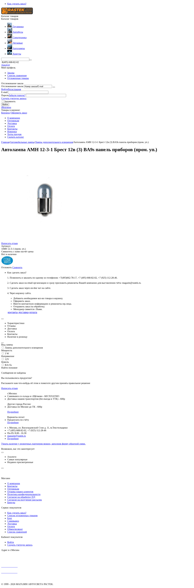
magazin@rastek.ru (16, 436)
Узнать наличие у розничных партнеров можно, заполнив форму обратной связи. (43, 443)
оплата (33, 312)
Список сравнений (17, 532)
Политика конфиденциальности (23, 494)
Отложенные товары (18, 78)
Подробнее (13, 412)
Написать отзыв (9, 243)
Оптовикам (13, 489)
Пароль (5, 95)
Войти (4, 89)
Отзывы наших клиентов (20, 491)
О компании (13, 483)
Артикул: (6, 246)
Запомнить (9, 101)
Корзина (5, 112)
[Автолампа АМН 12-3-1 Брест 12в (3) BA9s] (44, 241)
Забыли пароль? (17, 95)
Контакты (12, 486)
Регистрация (14, 89)
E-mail (4, 92)
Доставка (12, 523)
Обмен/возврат (15, 529)
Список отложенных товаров (22, 515)
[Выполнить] (54, 87)
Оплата (11, 526)
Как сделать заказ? (16, 3)
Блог (9, 518)
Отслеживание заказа (12, 86)
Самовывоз (13, 521)
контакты (13, 312)
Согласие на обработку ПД (21, 497)
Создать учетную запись (13, 98)
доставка (23, 312)
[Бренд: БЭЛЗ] (7, 264)
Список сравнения (17, 75)
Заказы (10, 72)
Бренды (11, 502)
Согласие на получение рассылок (24, 499)
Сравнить (17, 267)
